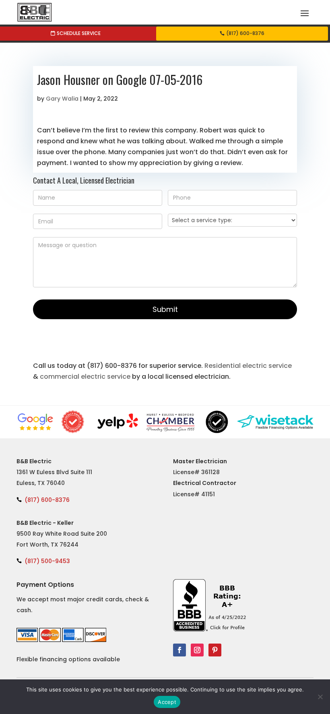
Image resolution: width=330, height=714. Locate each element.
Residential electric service (248, 365)
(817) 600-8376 (245, 33)
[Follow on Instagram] (197, 650)
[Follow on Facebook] (179, 650)
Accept (167, 702)
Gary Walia (62, 99)
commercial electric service (85, 376)
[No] (320, 697)
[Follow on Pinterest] (214, 650)
